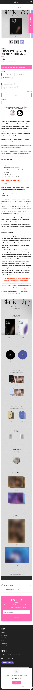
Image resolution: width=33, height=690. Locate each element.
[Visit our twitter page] (12, 658)
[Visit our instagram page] (5, 658)
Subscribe (16, 617)
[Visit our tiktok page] (9, 658)
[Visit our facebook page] (2, 658)
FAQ (2, 640)
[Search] (28, 2)
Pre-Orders (4, 635)
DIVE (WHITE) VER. (20, 74)
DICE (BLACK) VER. (7, 74)
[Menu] (2, 2)
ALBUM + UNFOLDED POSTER (10, 87)
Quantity (3, 99)
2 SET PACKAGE (7, 77)
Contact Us (4, 643)
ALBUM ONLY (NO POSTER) (9, 84)
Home (3, 632)
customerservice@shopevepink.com (10, 654)
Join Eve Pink (4, 646)
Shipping (3, 61)
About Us (3, 638)
